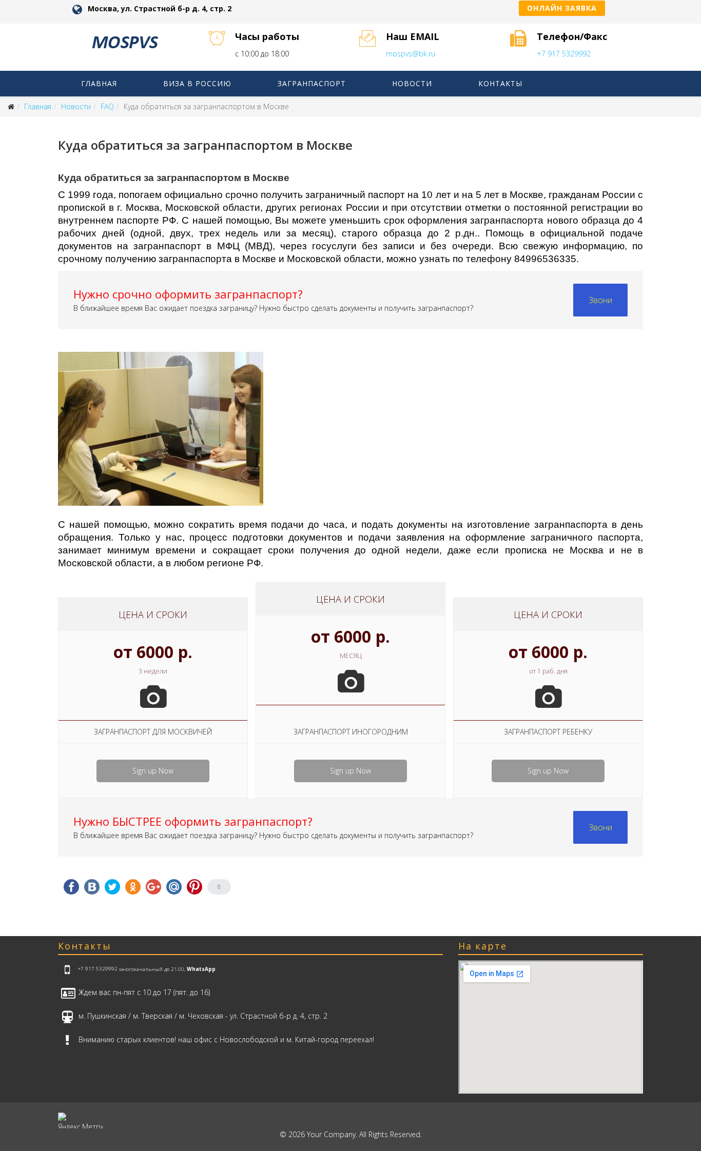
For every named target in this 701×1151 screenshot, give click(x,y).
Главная (99, 83)
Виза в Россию (197, 83)
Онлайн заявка (562, 8)
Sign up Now (152, 771)
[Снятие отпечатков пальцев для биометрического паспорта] (350, 434)
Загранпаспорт (312, 83)
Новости (412, 83)
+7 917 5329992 (564, 53)
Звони (600, 300)
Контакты (500, 83)
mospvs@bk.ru (410, 53)
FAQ (107, 106)
